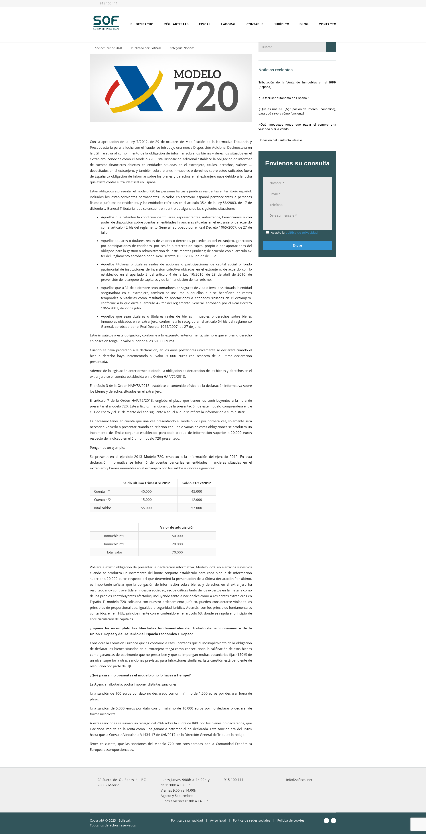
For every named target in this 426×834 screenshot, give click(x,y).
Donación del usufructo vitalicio (280, 140)
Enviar (297, 245)
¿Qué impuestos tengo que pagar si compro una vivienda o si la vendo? (297, 127)
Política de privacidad (187, 820)
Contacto (327, 24)
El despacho (142, 24)
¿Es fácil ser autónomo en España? (283, 98)
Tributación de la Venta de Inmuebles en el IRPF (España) (297, 85)
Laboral (228, 24)
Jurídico (281, 24)
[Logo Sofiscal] (106, 22)
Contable (255, 24)
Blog (304, 24)
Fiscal (205, 24)
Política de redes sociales (251, 820)
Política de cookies (290, 820)
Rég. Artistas (176, 24)
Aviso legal (218, 820)
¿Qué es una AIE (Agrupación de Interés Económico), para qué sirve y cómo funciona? (297, 111)
